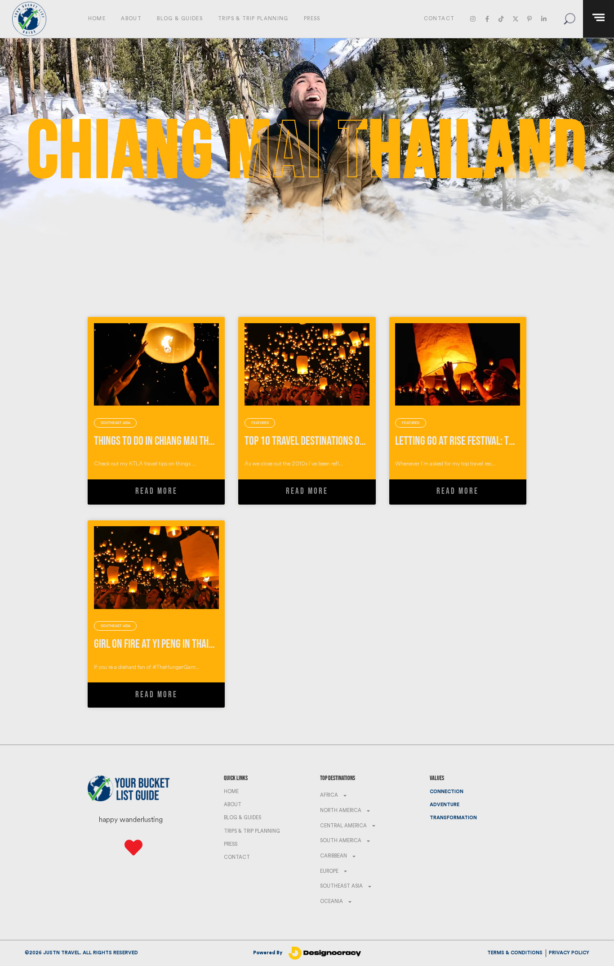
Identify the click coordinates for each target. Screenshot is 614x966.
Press (312, 18)
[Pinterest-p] (529, 19)
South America (340, 840)
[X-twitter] (515, 19)
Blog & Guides (180, 18)
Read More (156, 491)
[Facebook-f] (487, 19)
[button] (569, 18)
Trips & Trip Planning (253, 18)
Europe (329, 871)
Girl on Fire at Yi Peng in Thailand (161, 643)
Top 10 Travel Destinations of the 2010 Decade (338, 440)
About (131, 18)
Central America (343, 825)
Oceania (331, 901)
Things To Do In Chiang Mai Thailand (164, 440)
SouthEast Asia (341, 886)
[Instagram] (473, 19)
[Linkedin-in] (544, 19)
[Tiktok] (501, 19)
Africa (329, 795)
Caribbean (333, 855)
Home (97, 18)
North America (340, 810)
